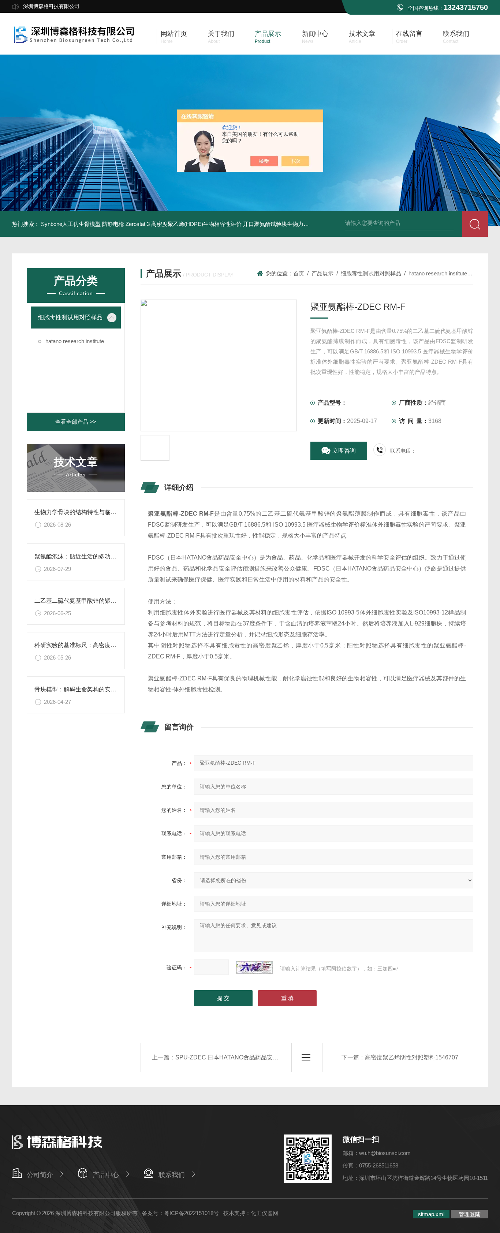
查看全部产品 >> (75, 422)
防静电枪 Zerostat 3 (126, 224)
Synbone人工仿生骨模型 (71, 224)
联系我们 (171, 1174)
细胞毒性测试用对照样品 (70, 317)
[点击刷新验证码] (254, 967)
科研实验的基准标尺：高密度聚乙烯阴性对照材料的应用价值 (113, 645)
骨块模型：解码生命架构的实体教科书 (84, 689)
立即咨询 (344, 450)
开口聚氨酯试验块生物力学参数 (281, 224)
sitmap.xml (431, 1214)
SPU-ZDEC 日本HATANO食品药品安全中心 (232, 1057)
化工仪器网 (264, 1213)
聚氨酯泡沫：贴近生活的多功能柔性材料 (87, 556)
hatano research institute (74, 341)
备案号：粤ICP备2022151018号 (180, 1213)
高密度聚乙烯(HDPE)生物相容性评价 (196, 224)
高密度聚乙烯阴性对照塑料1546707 (411, 1057)
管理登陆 (470, 1214)
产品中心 (106, 1174)
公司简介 (40, 1174)
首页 (298, 273)
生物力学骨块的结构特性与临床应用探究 (87, 512)
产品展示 (322, 273)
